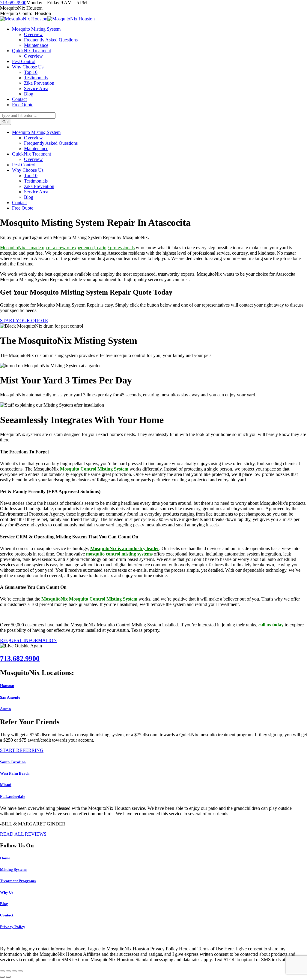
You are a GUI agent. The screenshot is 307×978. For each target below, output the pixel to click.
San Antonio (10, 697)
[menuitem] (36, 29)
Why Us (6, 892)
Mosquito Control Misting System (94, 468)
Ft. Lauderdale (12, 796)
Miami (5, 785)
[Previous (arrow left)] (2, 977)
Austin (5, 709)
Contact (6, 915)
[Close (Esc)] (2, 971)
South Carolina (13, 762)
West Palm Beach (14, 773)
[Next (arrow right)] (8, 977)
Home (5, 858)
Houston (7, 685)
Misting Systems (13, 869)
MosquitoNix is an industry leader (124, 548)
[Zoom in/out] (20, 971)
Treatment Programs (18, 881)
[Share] (8, 971)
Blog (4, 903)
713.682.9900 (13, 2)
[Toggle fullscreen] (14, 971)
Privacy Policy (12, 927)
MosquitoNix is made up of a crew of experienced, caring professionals (67, 247)
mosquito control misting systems (119, 553)
